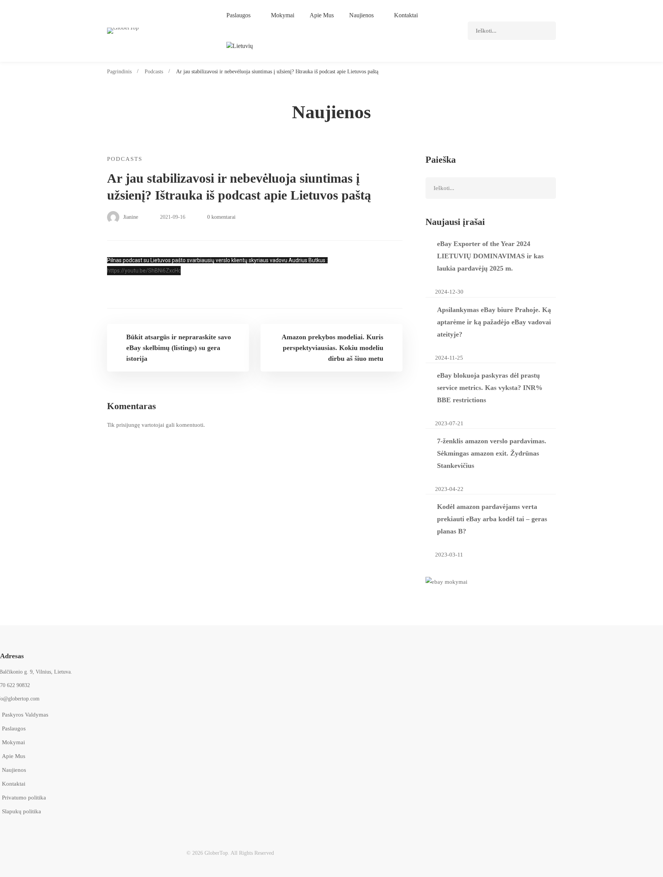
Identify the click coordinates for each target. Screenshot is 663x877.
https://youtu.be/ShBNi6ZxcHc (144, 271)
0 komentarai (221, 217)
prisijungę (128, 425)
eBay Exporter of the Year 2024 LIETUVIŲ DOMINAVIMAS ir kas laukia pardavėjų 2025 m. (490, 256)
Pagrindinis (119, 71)
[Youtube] (47, 832)
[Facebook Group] (67, 832)
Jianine (130, 217)
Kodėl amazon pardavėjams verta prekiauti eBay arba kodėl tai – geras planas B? (492, 519)
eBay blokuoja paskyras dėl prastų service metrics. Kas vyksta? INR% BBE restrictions (490, 388)
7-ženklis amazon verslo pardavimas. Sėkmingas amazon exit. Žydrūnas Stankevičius (491, 453)
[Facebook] (9, 832)
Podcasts (154, 71)
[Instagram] (28, 832)
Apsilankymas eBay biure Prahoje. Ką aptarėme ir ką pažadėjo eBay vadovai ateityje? (494, 322)
